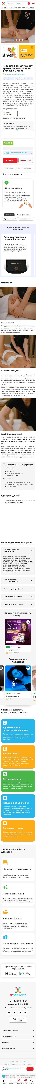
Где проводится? (10, 219)
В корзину (10, 160)
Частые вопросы (26, 219)
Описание (9, 215)
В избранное (9, 168)
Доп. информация (23, 215)
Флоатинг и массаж (12, 696)
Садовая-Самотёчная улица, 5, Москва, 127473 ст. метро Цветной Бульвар (15, 74)
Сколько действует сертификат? (11, 580)
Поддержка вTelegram (18, 1020)
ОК (30, 1069)
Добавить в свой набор (24, 168)
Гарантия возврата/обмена (13, 604)
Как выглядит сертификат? (13, 589)
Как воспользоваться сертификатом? (11, 550)
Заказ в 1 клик (25, 160)
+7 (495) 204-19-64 (18, 1001)
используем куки (10, 1068)
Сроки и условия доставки (13, 596)
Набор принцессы (12, 650)
